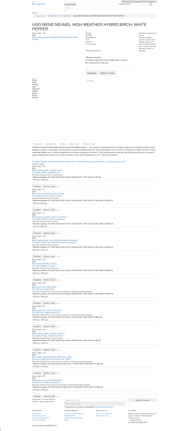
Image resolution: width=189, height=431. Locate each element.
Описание (37, 144)
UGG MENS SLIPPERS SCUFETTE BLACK (47, 196)
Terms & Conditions (39, 420)
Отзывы (62, 144)
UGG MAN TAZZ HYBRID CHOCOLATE (46, 312)
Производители (69, 415)
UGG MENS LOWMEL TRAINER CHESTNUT (47, 336)
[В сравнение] (35, 78)
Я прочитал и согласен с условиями (89, 407)
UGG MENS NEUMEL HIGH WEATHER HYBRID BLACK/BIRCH (54, 242)
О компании (36, 413)
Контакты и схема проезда (73, 413)
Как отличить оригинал (104, 413)
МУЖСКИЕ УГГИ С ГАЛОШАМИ (59, 16)
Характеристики (50, 144)
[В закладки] (33, 78)
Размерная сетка (88, 144)
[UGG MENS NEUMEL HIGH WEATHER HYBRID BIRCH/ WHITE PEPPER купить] (57, 56)
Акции (66, 420)
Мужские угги (41, 16)
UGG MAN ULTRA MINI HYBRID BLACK (46, 382)
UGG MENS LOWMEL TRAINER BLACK (46, 172)
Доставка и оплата (38, 415)
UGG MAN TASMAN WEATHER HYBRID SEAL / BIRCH (51, 359)
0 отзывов (89, 80)
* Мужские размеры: (93, 57)
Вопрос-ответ (74, 144)
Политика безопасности (40, 418)
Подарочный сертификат (73, 418)
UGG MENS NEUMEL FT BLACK (43, 266)
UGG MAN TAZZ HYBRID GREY (43, 289)
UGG (87, 39)
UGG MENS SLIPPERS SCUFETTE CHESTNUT (49, 219)
